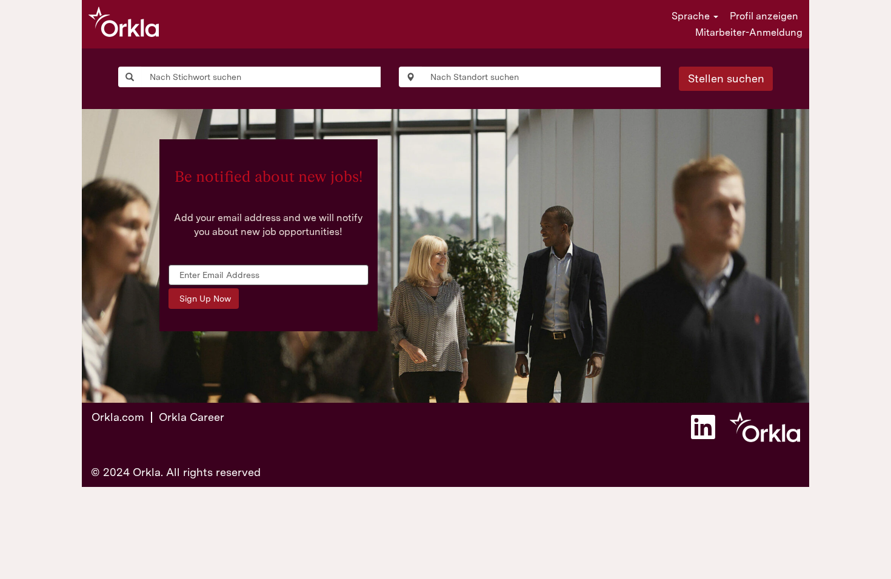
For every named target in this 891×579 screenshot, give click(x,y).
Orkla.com (118, 417)
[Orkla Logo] (123, 22)
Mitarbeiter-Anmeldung (749, 32)
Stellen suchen (726, 78)
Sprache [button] (692, 16)
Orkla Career (191, 417)
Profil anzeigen (764, 16)
